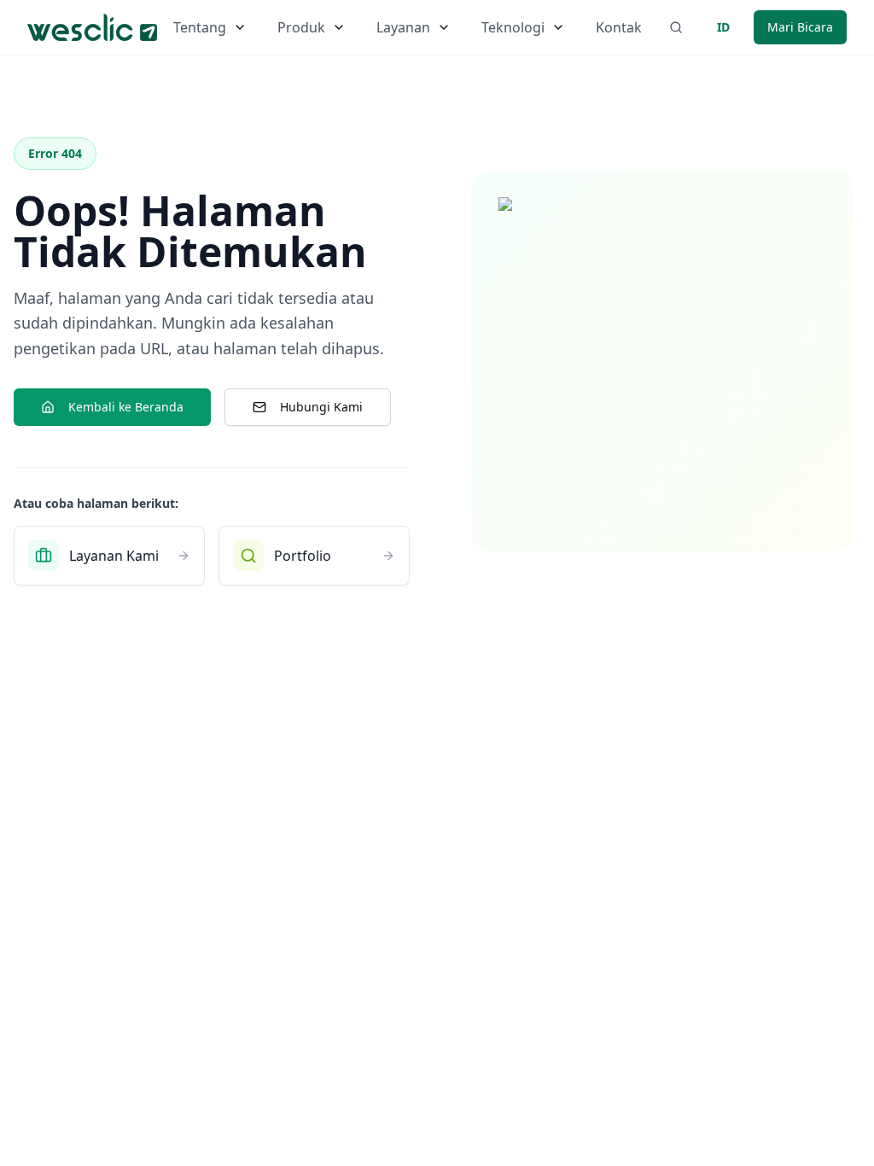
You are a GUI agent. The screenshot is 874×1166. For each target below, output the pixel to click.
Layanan (403, 27)
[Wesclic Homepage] (92, 27)
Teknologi (513, 27)
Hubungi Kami (321, 407)
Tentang (199, 27)
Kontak (619, 27)
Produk (301, 27)
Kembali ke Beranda (126, 407)
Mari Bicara (800, 27)
